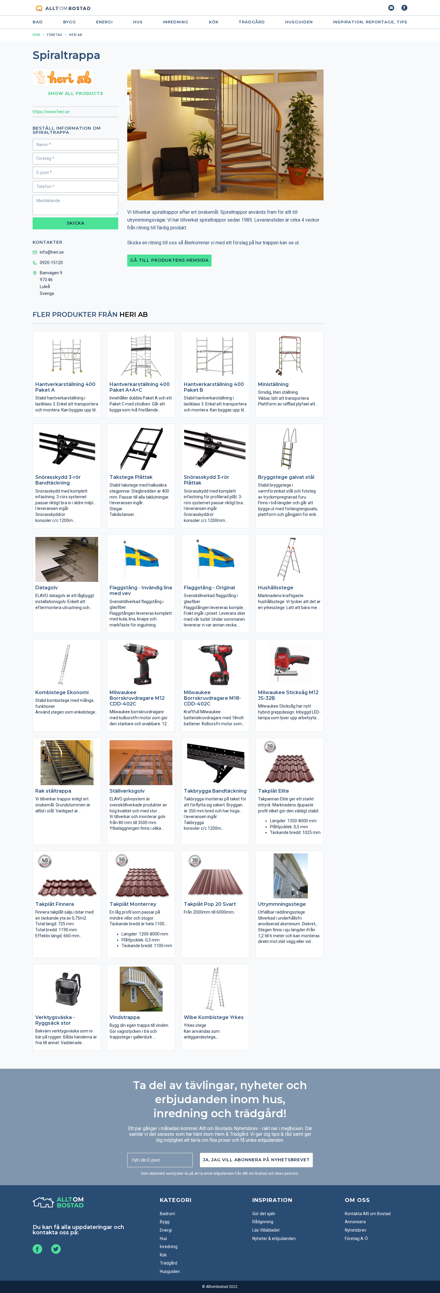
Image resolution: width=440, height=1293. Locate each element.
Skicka (75, 223)
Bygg (69, 22)
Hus (138, 22)
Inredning (176, 22)
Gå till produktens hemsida (169, 260)
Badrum (167, 1213)
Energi (104, 22)
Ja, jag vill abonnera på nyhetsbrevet (256, 1159)
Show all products (75, 93)
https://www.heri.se (51, 111)
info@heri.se (52, 252)
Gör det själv (263, 1213)
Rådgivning (262, 1221)
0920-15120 (51, 262)
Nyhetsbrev (355, 1230)
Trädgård (252, 22)
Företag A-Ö (356, 1238)
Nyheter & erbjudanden (274, 1238)
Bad (38, 22)
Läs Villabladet (266, 1230)
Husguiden (299, 22)
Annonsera (355, 1221)
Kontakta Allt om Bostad (368, 1213)
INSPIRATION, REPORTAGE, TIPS (370, 22)
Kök (214, 22)
